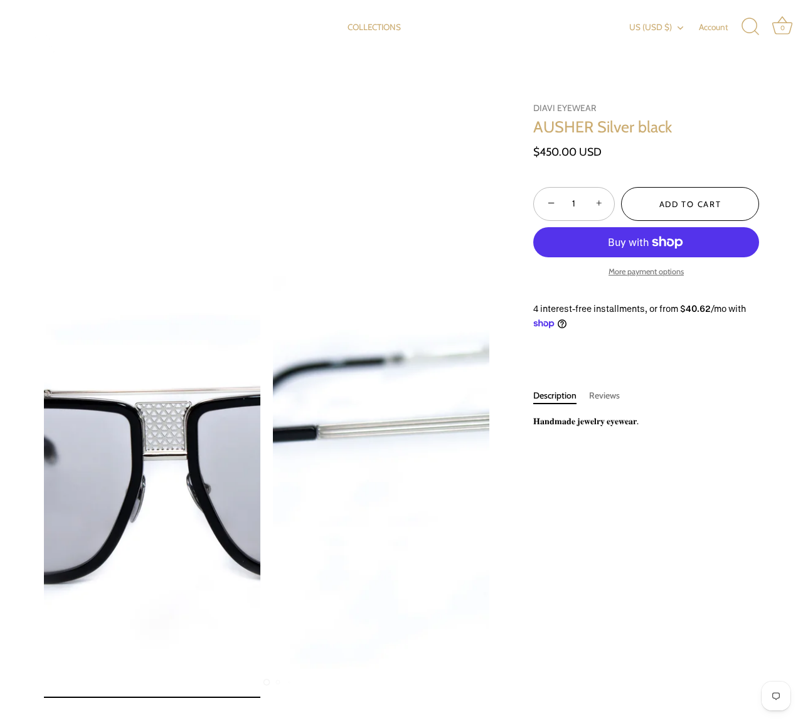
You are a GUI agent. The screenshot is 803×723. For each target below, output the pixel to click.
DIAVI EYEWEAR (564, 108)
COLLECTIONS (374, 27)
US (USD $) (650, 27)
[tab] (561, 395)
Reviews (604, 395)
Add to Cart (690, 204)
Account (713, 27)
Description (555, 395)
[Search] (750, 27)
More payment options (646, 271)
